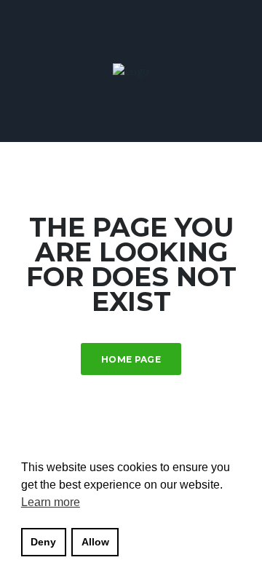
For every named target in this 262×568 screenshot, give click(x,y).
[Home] (131, 70)
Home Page (131, 359)
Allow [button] (95, 542)
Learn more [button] (50, 502)
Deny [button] (43, 542)
